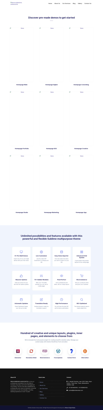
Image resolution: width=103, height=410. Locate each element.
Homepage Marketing (51, 212)
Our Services (44, 388)
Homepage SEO (51, 118)
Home (41, 382)
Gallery (42, 395)
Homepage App (81, 182)
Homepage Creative (81, 148)
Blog (41, 391)
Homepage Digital (51, 85)
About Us (42, 385)
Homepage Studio (22, 212)
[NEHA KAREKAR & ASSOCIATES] (19, 3)
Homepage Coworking (81, 85)
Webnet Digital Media (70, 407)
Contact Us (43, 398)
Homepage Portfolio (22, 148)
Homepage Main (21, 54)
